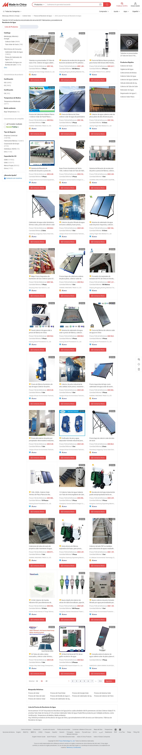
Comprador (103, 11)
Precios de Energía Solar (80, 693)
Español (54, 732)
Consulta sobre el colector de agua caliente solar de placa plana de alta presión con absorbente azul (102, 655)
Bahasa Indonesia (72, 734)
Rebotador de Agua (127, 90)
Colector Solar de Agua (128, 76)
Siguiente (109, 681)
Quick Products (51, 736)
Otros (8, 168)
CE (7, 85)
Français (47, 732)
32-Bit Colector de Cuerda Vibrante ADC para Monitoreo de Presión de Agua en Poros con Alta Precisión (41, 601)
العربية (101, 732)
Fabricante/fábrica (14, 141)
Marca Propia (11, 165)
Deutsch (61, 732)
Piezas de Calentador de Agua (13, 58)
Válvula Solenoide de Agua (129, 83)
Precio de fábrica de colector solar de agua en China (102, 331)
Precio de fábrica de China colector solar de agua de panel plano (72, 115)
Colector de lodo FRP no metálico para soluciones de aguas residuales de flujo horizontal (101, 547)
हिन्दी (115, 732)
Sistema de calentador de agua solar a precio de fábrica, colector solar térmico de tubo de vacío (71, 331)
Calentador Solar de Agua (14, 53)
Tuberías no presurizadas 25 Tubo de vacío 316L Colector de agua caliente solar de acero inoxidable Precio (41, 61)
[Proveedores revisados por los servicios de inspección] (14, 124)
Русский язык (86, 732)
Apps (125, 11)
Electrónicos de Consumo (12, 49)
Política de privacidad (63, 729)
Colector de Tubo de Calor (129, 86)
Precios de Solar (33, 693)
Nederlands (108, 732)
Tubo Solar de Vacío (14, 44)
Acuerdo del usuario (49, 729)
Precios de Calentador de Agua (82, 696)
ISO (7, 82)
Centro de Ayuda (26, 729)
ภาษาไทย (122, 732)
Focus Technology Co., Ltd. (67, 741)
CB (7, 93)
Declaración (36, 729)
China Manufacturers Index (66, 736)
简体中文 (25, 732)
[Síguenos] (116, 729)
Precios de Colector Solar (36, 699)
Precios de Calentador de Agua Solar (60, 699)
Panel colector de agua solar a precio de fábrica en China (40, 331)
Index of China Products (84, 736)
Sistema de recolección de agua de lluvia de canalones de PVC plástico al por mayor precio (72, 61)
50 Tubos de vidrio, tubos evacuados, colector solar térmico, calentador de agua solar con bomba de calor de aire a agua (41, 655)
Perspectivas (108, 729)
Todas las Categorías (12, 11)
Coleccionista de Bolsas (128, 73)
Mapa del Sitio (98, 729)
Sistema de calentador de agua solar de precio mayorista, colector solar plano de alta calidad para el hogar (101, 223)
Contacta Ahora (38, 80)
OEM (9, 162)
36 (42, 681)
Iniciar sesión (135, 6)
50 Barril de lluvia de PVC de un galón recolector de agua (71, 655)
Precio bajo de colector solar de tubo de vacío (101, 439)
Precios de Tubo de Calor (36, 696)
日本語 (40, 732)
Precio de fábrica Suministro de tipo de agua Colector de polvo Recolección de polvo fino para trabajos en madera (40, 385)
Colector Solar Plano (127, 97)
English (18, 732)
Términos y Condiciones (73, 747)
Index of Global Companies (102, 736)
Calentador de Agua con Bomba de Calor (13, 63)
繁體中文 (33, 732)
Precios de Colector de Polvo (103, 696)
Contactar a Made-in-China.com (82, 729)
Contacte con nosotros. (14, 178)
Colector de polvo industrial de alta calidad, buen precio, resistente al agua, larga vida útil (72, 385)
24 (37, 681)
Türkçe (129, 732)
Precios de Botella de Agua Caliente (60, 696)
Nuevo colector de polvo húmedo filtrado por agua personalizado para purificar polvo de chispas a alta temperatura (102, 601)
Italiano (77, 732)
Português (70, 732)
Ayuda (116, 11)
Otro (5, 68)
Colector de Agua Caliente (129, 79)
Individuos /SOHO (12, 149)
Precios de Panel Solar (57, 693)
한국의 (95, 732)
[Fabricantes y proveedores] (14, 4)
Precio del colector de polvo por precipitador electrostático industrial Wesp (41, 439)
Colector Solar (12, 41)
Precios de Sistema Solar (102, 693)
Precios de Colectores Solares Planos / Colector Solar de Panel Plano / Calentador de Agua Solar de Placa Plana (41, 115)
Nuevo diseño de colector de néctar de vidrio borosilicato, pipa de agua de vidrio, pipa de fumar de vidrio (71, 601)
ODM (9, 160)
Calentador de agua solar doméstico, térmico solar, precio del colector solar (42, 223)
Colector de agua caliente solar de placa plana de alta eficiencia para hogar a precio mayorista (102, 115)
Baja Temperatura (12, 112)
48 (46, 681)
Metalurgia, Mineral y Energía (11, 37)
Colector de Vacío (126, 66)
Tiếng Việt (136, 732)
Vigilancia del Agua (126, 69)
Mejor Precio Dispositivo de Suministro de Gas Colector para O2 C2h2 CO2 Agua (41, 277)
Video (52, 33)
